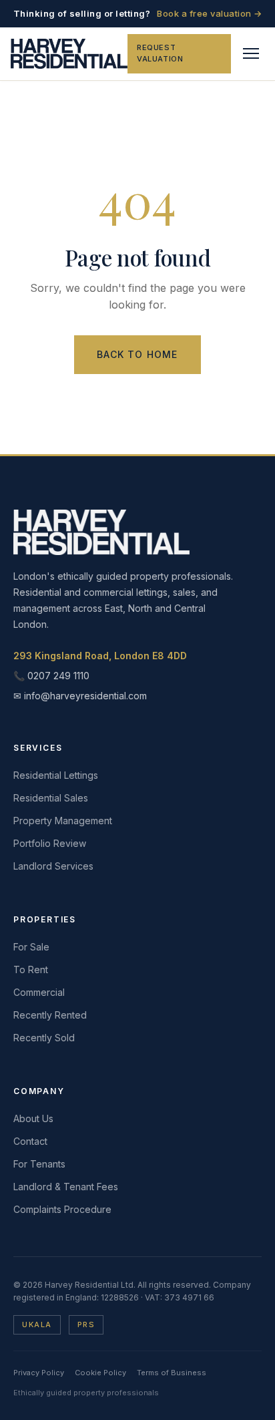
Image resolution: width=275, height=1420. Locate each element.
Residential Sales (50, 798)
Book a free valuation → (209, 13)
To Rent (30, 969)
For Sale (31, 946)
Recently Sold (44, 1037)
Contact (30, 1141)
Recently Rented (50, 1015)
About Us (33, 1118)
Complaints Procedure (62, 1209)
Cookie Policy (100, 1372)
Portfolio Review (49, 843)
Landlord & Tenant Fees (65, 1186)
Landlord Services (53, 866)
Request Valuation (160, 53)
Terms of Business (171, 1372)
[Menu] (251, 53)
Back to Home (137, 354)
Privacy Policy (38, 1372)
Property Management (62, 820)
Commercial (39, 992)
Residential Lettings (55, 775)
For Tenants (39, 1164)
